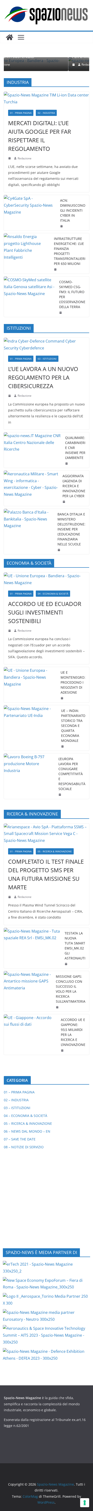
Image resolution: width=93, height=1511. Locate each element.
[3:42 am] (10, 395)
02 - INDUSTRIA (46, 112)
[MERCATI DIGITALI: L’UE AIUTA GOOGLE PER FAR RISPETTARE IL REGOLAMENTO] (46, 98)
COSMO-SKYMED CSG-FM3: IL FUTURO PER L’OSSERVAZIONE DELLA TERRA (72, 294)
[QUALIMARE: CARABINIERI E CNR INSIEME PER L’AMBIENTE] (32, 450)
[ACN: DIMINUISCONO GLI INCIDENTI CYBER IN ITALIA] (30, 212)
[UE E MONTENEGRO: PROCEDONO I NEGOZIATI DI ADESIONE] (30, 684)
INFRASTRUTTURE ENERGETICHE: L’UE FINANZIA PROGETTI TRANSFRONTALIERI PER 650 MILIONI (69, 251)
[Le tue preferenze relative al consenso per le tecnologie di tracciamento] (84, 1502)
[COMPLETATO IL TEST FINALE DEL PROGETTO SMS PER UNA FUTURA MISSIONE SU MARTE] (46, 834)
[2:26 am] (64, 501)
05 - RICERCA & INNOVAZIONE (55, 851)
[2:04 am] (56, 269)
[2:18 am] (10, 158)
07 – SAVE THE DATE (20, 1139)
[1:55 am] (61, 312)
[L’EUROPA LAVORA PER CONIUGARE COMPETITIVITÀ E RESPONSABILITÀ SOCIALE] (29, 776)
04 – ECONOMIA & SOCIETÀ (25, 1115)
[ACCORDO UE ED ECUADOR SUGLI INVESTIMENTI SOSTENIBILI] (46, 579)
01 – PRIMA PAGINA (19, 1092)
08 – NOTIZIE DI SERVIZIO (24, 1147)
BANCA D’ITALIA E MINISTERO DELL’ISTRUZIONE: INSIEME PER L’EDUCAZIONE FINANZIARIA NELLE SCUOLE (71, 529)
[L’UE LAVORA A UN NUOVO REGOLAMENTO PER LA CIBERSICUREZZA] (46, 345)
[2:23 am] (60, 794)
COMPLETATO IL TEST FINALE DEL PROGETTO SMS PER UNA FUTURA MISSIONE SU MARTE (46, 874)
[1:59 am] (62, 698)
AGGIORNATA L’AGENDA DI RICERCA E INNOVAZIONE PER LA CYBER (73, 486)
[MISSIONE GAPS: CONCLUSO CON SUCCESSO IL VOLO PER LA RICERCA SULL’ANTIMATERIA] (28, 991)
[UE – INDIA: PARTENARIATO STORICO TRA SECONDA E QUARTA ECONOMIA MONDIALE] (30, 728)
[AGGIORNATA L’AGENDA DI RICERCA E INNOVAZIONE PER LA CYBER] (31, 488)
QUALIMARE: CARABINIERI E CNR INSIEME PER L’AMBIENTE (75, 447)
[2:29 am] (23, 64)
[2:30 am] (63, 746)
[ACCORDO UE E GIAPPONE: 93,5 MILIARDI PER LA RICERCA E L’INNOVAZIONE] (30, 1034)
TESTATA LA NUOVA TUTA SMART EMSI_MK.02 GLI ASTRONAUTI (75, 945)
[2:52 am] (63, 1050)
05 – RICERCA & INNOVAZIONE (28, 1123)
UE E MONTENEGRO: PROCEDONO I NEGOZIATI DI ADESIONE (73, 682)
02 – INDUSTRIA (16, 1100)
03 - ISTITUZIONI (47, 358)
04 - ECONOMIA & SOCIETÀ (53, 593)
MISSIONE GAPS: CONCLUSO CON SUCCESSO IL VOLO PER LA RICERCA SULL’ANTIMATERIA (70, 989)
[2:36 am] (62, 226)
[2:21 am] (66, 964)
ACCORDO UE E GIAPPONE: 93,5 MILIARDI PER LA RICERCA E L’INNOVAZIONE (73, 1032)
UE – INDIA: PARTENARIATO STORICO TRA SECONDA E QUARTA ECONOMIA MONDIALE (73, 725)
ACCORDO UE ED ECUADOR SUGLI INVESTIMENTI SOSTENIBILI (44, 612)
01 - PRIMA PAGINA (20, 112)
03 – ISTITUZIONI (17, 1108)
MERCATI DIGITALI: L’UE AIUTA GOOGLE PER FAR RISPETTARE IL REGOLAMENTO (39, 136)
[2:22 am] (10, 897)
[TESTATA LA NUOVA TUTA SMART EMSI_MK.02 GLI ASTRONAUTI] (32, 948)
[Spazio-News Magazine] (9, 37)
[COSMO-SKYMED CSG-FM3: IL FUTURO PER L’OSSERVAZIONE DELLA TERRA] (29, 296)
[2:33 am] (10, 630)
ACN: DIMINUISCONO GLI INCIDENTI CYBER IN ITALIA (72, 210)
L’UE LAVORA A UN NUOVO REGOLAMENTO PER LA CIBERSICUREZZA (43, 377)
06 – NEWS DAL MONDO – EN (27, 1131)
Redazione (37, 64)
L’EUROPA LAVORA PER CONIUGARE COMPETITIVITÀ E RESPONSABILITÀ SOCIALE (71, 774)
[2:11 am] (58, 1007)
